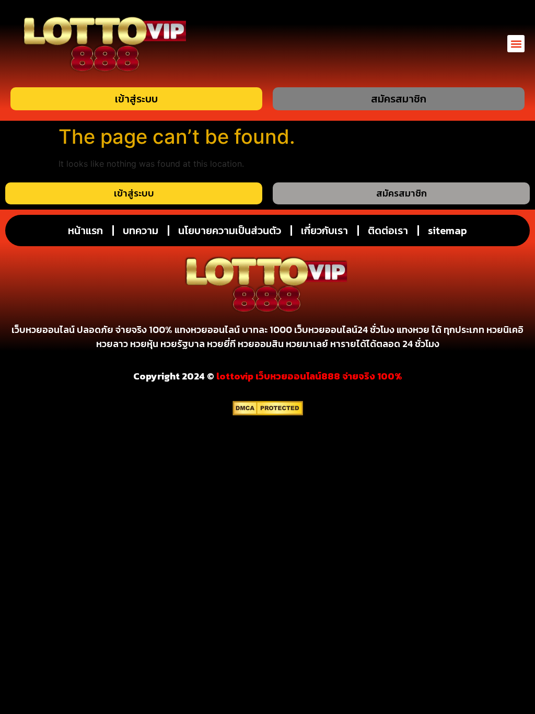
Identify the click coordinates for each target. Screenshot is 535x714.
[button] (516, 43)
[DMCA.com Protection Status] (267, 412)
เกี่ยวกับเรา (324, 230)
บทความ (140, 230)
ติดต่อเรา (388, 230)
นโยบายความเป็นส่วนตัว (229, 230)
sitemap (447, 230)
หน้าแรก (85, 230)
